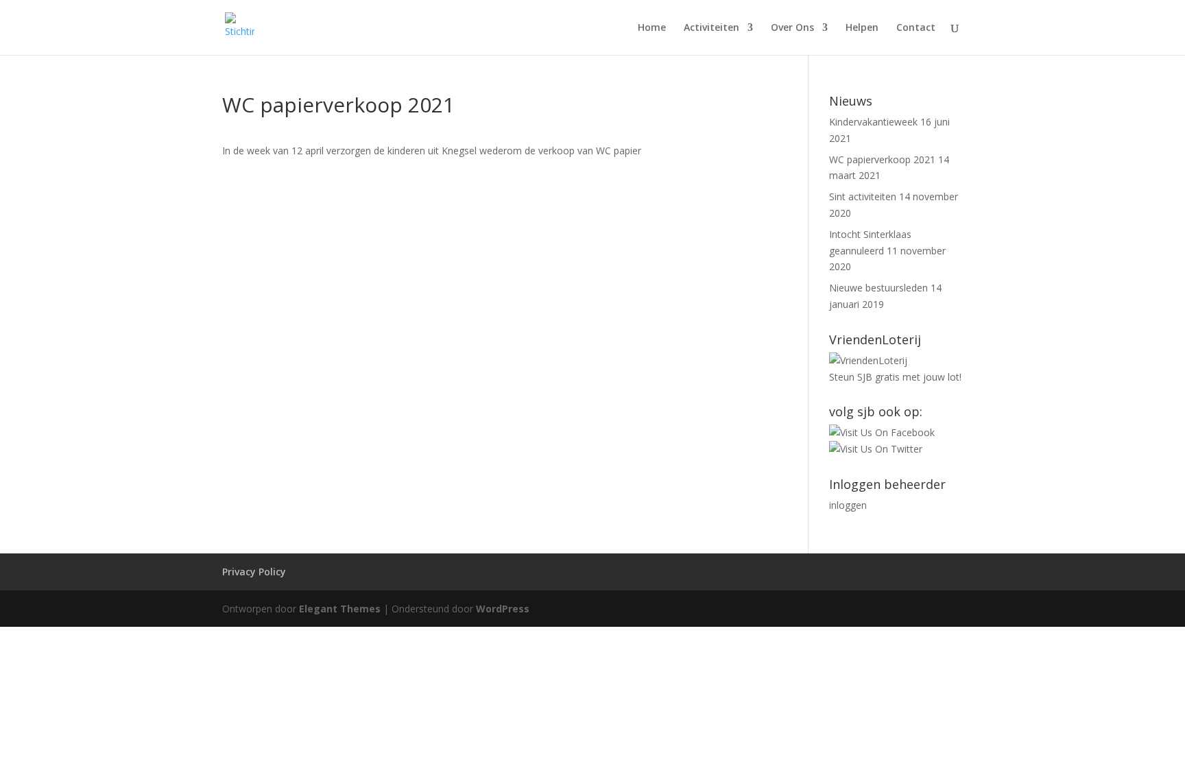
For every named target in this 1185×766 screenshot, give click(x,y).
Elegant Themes (340, 608)
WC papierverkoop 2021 (882, 159)
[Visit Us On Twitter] (875, 448)
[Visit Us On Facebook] (882, 432)
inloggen (848, 505)
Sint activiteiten (862, 196)
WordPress (502, 608)
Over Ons (792, 28)
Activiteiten (711, 28)
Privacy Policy (254, 571)
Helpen (862, 28)
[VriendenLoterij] (868, 360)
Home (652, 28)
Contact (915, 28)
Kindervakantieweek (873, 121)
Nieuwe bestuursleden (878, 287)
